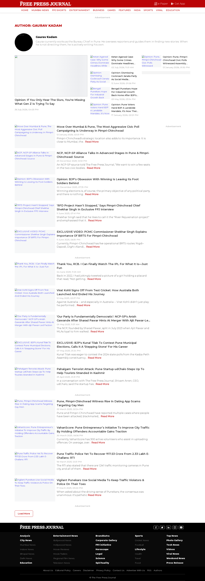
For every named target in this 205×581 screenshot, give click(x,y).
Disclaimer (88, 570)
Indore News (27, 549)
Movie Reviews (61, 549)
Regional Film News (63, 558)
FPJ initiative (103, 544)
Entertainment (79, 10)
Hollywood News (62, 544)
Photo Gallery (174, 540)
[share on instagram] (174, 527)
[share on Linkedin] (168, 527)
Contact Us (118, 570)
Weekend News (175, 558)
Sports (148, 10)
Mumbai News (40, 10)
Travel (138, 558)
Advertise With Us (136, 570)
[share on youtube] (181, 527)
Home (24, 10)
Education (173, 10)
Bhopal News (27, 553)
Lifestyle (140, 549)
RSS (149, 570)
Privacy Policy (103, 570)
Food (138, 562)
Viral (159, 10)
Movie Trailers (60, 553)
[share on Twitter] (162, 527)
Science (100, 558)
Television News (61, 562)
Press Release (174, 562)
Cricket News (142, 540)
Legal (99, 553)
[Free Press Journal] (45, 3)
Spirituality (102, 562)
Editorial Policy (63, 570)
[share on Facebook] (156, 527)
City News (26, 540)
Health (138, 553)
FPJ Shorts (59, 10)
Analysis (25, 535)
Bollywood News (62, 540)
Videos (170, 549)
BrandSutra (103, 535)
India (137, 10)
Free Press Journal (42, 527)
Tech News (172, 544)
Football (139, 544)
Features (125, 10)
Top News (172, 535)
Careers (77, 570)
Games (111, 10)
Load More (24, 513)
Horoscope (102, 549)
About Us (48, 570)
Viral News (172, 553)
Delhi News (26, 558)
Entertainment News (65, 535)
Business (98, 10)
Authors (158, 570)
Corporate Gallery (106, 540)
